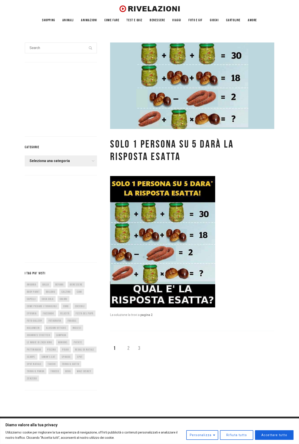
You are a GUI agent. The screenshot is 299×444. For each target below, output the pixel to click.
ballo (45, 284)
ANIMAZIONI (89, 20)
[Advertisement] (57, 98)
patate (78, 342)
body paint (33, 291)
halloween (33, 327)
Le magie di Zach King (39, 342)
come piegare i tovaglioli (42, 306)
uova (68, 371)
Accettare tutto (274, 435)
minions (62, 342)
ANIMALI (68, 20)
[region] (149, 431)
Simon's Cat (48, 356)
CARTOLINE (233, 20)
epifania (32, 313)
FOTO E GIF (195, 20)
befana (59, 284)
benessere (76, 284)
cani (79, 291)
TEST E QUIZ (134, 20)
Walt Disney (84, 371)
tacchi (52, 364)
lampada (61, 335)
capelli (31, 299)
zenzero (32, 378)
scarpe (31, 356)
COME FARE (111, 20)
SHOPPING (48, 20)
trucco (55, 371)
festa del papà (84, 313)
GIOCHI (214, 20)
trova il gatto (70, 364)
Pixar (65, 349)
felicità (64, 313)
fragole (72, 320)
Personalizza (201, 435)
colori (63, 299)
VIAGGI (176, 20)
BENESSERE (157, 20)
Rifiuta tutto (236, 435)
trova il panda (35, 371)
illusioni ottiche (56, 327)
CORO (66, 306)
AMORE (252, 20)
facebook (48, 313)
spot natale (34, 364)
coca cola (47, 299)
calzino (66, 291)
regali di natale (84, 349)
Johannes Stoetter (38, 335)
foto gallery (34, 320)
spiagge (66, 356)
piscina (51, 349)
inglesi (77, 327)
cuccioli (79, 306)
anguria (31, 284)
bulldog (50, 291)
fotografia (55, 320)
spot (80, 356)
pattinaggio (34, 349)
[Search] (90, 47)
